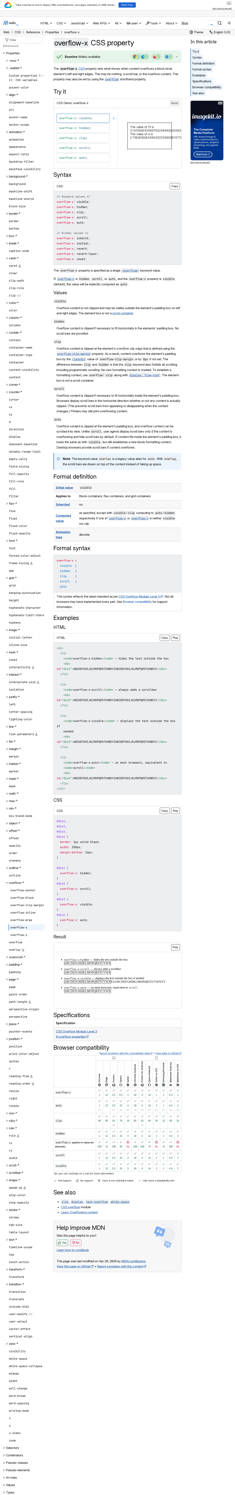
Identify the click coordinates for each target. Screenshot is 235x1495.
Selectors (12, 1448)
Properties (13, 53)
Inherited (63, 504)
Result (60, 936)
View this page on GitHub (73, 1266)
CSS (82, 68)
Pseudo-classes (17, 1463)
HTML (60, 627)
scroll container (122, 313)
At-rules (11, 1478)
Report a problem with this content (120, 1266)
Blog (185, 23)
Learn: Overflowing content (79, 1212)
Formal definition (203, 63)
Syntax (197, 57)
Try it (195, 51)
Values (60, 292)
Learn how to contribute (73, 1250)
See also (198, 93)
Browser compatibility (206, 87)
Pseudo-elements (18, 1470)
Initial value (64, 487)
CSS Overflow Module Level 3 (139, 596)
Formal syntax (201, 69)
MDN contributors (133, 1261)
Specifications (201, 81)
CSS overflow (70, 1207)
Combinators (14, 1455)
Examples (198, 75)
